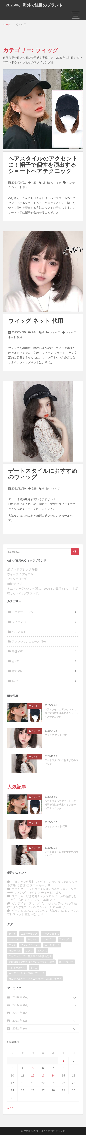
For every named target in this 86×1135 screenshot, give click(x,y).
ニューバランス (29, 933)
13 (43, 1075)
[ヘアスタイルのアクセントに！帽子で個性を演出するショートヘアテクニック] (43, 109)
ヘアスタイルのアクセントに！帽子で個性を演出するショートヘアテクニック (43, 164)
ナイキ (12, 933)
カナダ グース (52, 945)
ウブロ (29, 950)
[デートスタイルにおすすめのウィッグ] (43, 421)
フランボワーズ (17, 579)
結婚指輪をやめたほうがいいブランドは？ (31, 962)
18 (43, 182)
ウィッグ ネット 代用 (35, 321)
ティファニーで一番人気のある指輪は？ (30, 956)
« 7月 (10, 1107)
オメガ (33, 967)
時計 (17, 651)
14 (53, 1075)
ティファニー (16, 939)
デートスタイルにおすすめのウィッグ (43, 474)
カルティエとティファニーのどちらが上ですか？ (35, 978)
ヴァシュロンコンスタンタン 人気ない (36, 910)
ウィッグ (55, 182)
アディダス (65, 939)
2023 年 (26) (20, 1020)
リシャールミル (17, 967)
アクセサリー (23, 612)
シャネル (32, 939)
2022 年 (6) (19, 1028)
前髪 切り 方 (15, 583)
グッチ (12, 945)
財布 (16, 671)
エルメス (42, 950)
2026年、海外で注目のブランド (34, 5)
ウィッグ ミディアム (20, 574)
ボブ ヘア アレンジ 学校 (22, 569)
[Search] (75, 551)
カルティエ (15, 950)
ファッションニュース (28, 641)
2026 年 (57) (20, 997)
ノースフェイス (50, 933)
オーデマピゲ (66, 962)
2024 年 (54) (20, 1012)
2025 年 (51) (20, 1005)
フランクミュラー (30, 945)
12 (32, 1075)
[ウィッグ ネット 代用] (43, 271)
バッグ (18, 631)
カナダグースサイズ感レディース (27, 973)
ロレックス (48, 939)
